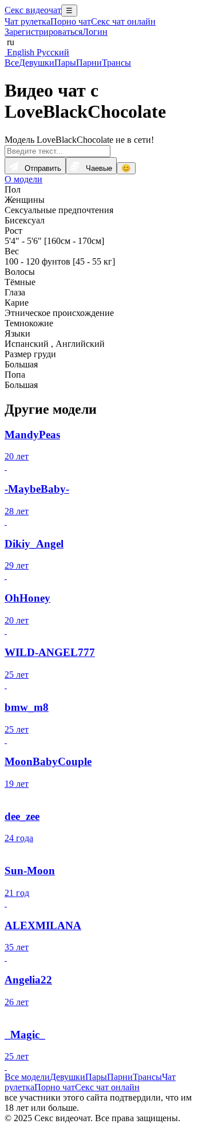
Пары (65, 62)
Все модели (27, 1077)
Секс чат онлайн (123, 21)
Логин (95, 32)
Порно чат (70, 21)
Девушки (36, 62)
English (19, 52)
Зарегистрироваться (43, 32)
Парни (89, 62)
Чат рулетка (27, 21)
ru (9, 42)
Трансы (116, 62)
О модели (23, 179)
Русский (51, 52)
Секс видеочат (33, 10)
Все (12, 62)
